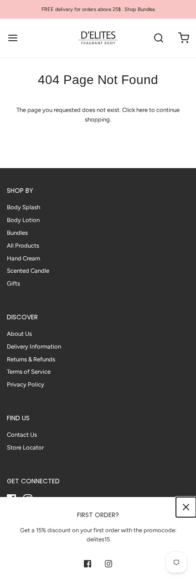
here (142, 109)
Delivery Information (34, 346)
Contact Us (22, 434)
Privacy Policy (25, 384)
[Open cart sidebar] (183, 38)
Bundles (17, 232)
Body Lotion (23, 220)
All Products (23, 245)
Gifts (13, 283)
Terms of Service (29, 371)
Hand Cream (23, 258)
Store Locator (25, 447)
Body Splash (23, 207)
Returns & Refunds (31, 359)
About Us (19, 333)
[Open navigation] (12, 38)
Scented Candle (28, 270)
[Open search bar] (158, 38)
